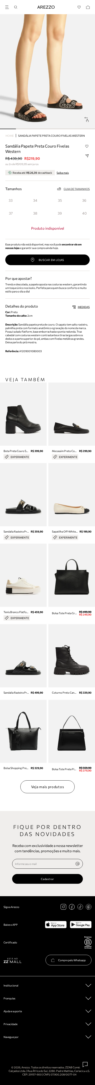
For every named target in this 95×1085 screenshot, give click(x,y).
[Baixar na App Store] (55, 924)
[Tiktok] (80, 907)
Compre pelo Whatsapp (72, 960)
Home (10, 135)
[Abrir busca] (15, 7)
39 (60, 213)
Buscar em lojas (51, 259)
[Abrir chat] (85, 1064)
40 (84, 213)
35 (60, 200)
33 (11, 200)
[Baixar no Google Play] (80, 924)
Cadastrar (47, 878)
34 (35, 200)
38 (35, 213)
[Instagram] (63, 907)
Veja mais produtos (47, 787)
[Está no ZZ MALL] (12, 960)
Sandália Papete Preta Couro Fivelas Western (51, 135)
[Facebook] (72, 907)
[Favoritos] (79, 7)
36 (84, 200)
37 (11, 213)
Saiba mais (63, 172)
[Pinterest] (88, 907)
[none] (77, 864)
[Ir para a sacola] (88, 7)
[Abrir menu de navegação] (8, 6)
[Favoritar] (87, 146)
